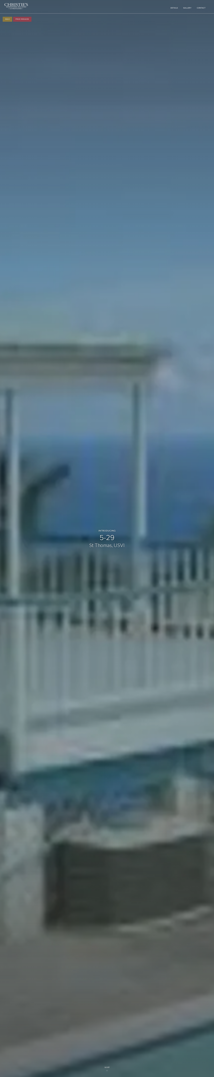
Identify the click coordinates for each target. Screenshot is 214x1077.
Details (174, 8)
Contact (201, 8)
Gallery (187, 8)
